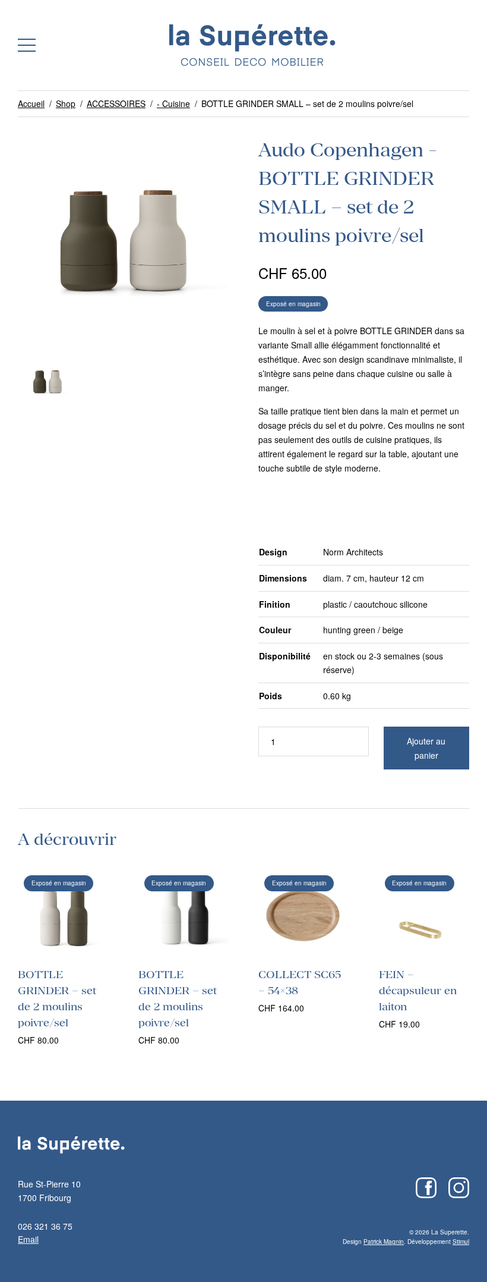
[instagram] (458, 1187)
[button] (27, 45)
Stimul (461, 1241)
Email (28, 1239)
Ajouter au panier (426, 748)
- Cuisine (173, 103)
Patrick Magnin (383, 1241)
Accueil (31, 103)
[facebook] (426, 1187)
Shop (65, 103)
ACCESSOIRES (116, 103)
